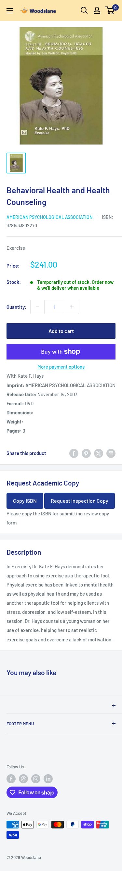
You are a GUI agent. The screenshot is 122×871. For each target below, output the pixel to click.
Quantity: (16, 307)
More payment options (61, 367)
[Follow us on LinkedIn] (48, 778)
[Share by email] (110, 453)
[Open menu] (10, 10)
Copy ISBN (25, 501)
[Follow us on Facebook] (11, 778)
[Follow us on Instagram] (35, 778)
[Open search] (84, 10)
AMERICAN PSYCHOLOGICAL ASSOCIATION (49, 217)
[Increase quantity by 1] (72, 307)
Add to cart (61, 331)
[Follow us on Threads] (23, 778)
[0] (110, 10)
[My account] (97, 10)
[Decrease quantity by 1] (37, 307)
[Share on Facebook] (73, 453)
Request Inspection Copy (79, 501)
